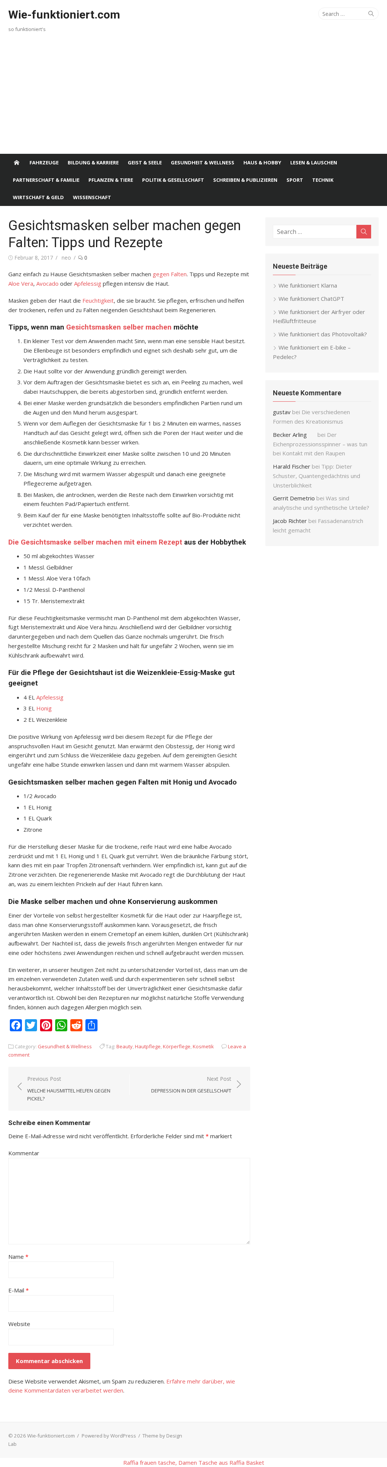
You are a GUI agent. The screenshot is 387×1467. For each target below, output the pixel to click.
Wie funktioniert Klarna (308, 285)
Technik (322, 179)
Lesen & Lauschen (313, 162)
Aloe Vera (20, 283)
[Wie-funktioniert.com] (16, 162)
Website (19, 1324)
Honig (44, 708)
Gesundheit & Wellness (202, 162)
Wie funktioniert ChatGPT (311, 298)
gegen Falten (170, 274)
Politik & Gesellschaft (173, 179)
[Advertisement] (193, 97)
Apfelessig (88, 283)
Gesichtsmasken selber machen (119, 327)
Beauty (124, 1046)
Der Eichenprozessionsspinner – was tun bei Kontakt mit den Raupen (320, 444)
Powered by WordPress (109, 1435)
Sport (294, 179)
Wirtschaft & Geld (38, 197)
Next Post (191, 1084)
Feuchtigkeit (98, 300)
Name (18, 1256)
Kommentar (23, 1153)
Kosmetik (203, 1046)
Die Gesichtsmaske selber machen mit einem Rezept (95, 542)
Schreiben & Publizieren (245, 179)
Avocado (48, 283)
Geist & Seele (145, 162)
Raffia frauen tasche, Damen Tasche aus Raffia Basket (193, 1462)
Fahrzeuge (44, 162)
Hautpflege (148, 1046)
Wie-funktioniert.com (64, 14)
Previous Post (68, 1088)
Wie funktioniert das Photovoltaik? (323, 334)
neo (66, 257)
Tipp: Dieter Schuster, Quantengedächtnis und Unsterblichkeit (316, 476)
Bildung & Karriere (93, 162)
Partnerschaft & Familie (46, 179)
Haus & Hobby (262, 162)
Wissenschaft (92, 197)
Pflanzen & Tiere (110, 179)
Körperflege (176, 1046)
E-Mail (18, 1290)
